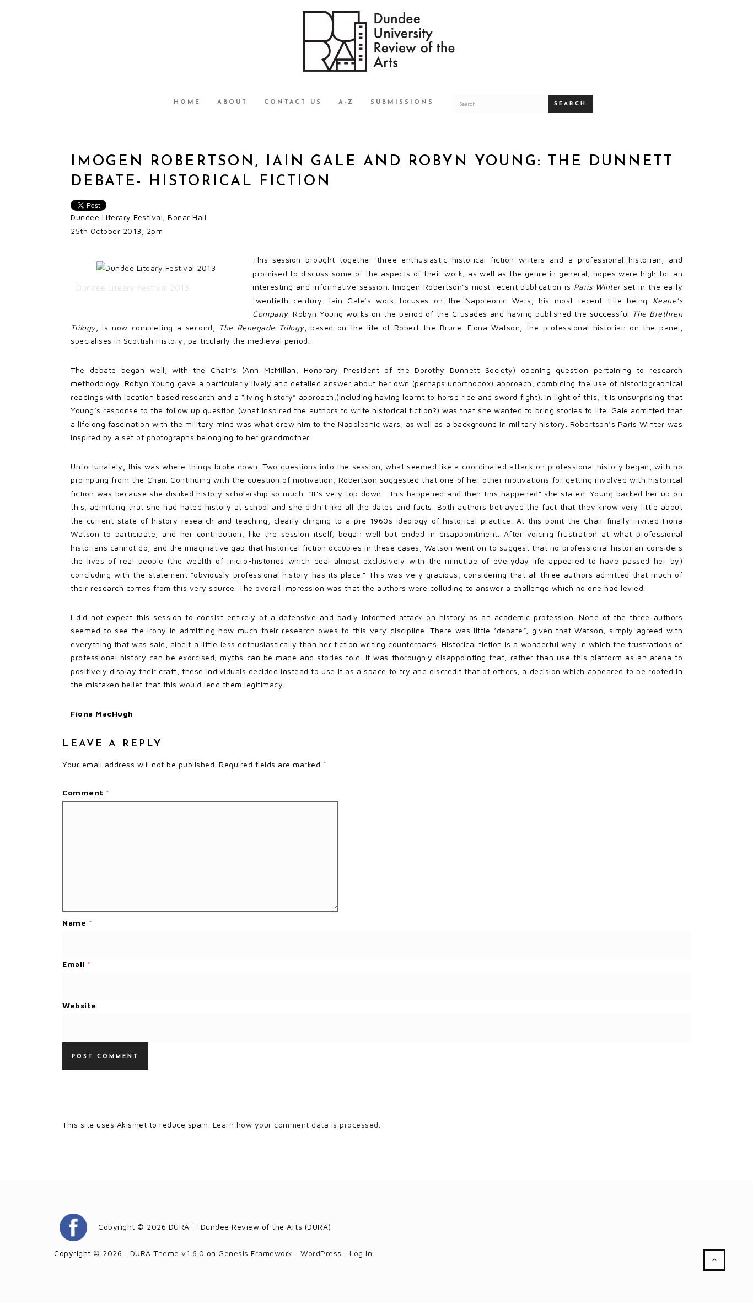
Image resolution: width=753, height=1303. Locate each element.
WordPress (321, 1253)
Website (79, 1005)
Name (77, 922)
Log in (360, 1253)
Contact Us (293, 102)
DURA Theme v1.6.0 (167, 1253)
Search (570, 104)
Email (76, 964)
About (232, 102)
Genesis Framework (255, 1253)
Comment (86, 792)
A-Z (346, 102)
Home (187, 102)
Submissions (402, 102)
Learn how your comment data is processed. (297, 1124)
